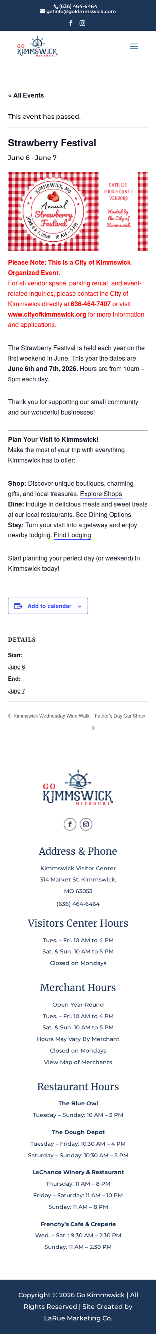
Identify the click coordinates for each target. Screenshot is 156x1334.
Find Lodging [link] (72, 534)
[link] (78, 6)
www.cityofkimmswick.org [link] (47, 314)
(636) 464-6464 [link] (78, 903)
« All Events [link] (26, 95)
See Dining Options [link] (103, 514)
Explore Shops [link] (101, 493)
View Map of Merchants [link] (78, 1062)
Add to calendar (49, 606)
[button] (71, 25)
